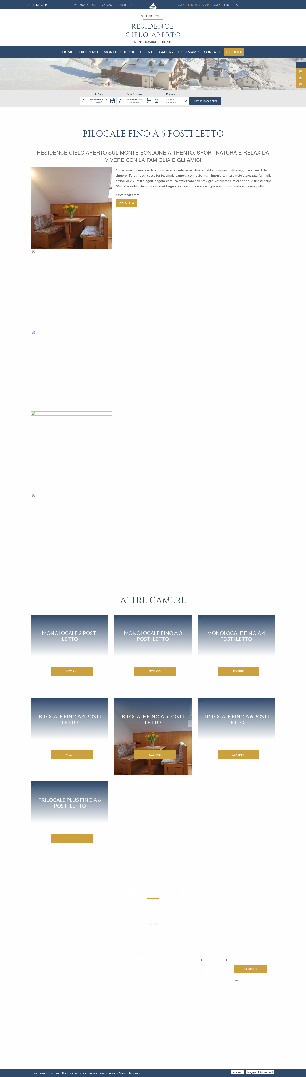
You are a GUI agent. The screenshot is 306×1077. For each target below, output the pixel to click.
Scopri (72, 671)
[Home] (153, 33)
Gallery (166, 52)
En (33, 4)
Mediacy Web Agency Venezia (257, 1016)
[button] (98, 101)
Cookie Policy (58, 1016)
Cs (42, 4)
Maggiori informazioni (260, 1072)
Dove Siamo (188, 52)
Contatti (212, 52)
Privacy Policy (224, 979)
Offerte (147, 52)
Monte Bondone (119, 52)
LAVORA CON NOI (215, 990)
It (29, 4)
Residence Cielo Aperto (246, 960)
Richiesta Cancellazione (84, 1016)
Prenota (234, 52)
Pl (46, 4)
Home (67, 52)
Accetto (237, 1072)
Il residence (88, 52)
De (38, 4)
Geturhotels (214, 960)
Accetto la (217, 979)
